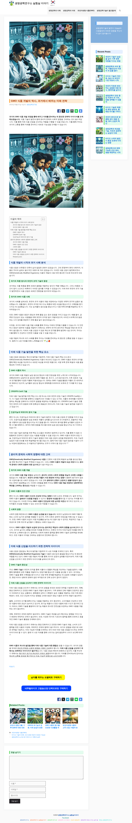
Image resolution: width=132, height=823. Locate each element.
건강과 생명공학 (75, 820)
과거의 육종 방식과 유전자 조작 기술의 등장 (27, 225)
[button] (120, 10)
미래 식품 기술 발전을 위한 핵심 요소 (23, 230)
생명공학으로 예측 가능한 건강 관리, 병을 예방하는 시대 (112, 150)
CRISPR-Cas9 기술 (19, 234)
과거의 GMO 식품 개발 (20, 242)
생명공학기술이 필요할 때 (106, 10)
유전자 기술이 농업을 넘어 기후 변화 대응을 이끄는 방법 (112, 59)
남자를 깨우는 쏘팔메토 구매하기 (46, 677)
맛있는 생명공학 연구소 (105, 820)
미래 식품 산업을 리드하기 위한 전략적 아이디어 (27, 249)
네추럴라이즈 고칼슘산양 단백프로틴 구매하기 (46, 688)
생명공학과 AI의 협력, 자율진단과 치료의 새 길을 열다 (113, 68)
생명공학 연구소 (24, 820)
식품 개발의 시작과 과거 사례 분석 (22, 222)
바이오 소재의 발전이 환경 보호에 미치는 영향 (113, 141)
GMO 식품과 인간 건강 (20, 244)
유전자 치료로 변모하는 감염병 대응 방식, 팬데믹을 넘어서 (113, 88)
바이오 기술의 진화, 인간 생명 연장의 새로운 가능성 (28, 735)
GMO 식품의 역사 (18, 232)
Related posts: (17, 257)
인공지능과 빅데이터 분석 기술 (23, 237)
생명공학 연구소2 (52, 820)
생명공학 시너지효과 (64, 820)
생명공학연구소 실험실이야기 (68, 815)
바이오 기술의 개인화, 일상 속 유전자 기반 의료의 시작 (112, 78)
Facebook (65, 818)
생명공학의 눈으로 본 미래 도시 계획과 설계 (26, 737)
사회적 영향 (17, 247)
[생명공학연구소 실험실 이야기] (11, 3)
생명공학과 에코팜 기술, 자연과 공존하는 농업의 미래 (113, 131)
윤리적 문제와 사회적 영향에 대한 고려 (23, 239)
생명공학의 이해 (55, 10)
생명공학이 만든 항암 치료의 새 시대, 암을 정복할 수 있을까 (113, 99)
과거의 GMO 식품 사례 (20, 227)
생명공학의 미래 (69, 10)
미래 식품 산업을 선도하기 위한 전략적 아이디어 (28, 254)
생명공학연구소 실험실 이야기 (31, 3)
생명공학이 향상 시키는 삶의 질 (89, 820)
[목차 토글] (42, 219)
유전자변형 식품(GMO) (86, 10)
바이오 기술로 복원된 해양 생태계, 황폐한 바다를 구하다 (112, 109)
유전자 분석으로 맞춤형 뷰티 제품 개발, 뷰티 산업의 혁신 (112, 120)
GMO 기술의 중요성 (19, 252)
